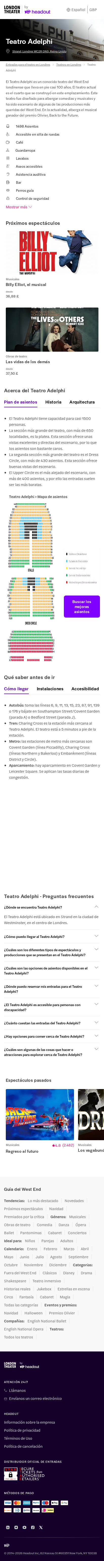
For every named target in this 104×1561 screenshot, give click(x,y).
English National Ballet (47, 1320)
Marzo (69, 1248)
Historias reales (17, 1288)
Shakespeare (15, 1280)
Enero (32, 1248)
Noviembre (33, 1264)
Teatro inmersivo (47, 1280)
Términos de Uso (18, 1438)
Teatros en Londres (68, 64)
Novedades (74, 1200)
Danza (64, 1224)
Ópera (80, 1224)
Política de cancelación (23, 1446)
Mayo (8, 1256)
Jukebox (44, 1288)
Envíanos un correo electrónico (35, 1398)
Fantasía (26, 1296)
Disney (68, 1272)
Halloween (33, 1312)
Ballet (9, 1232)
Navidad (56, 1208)
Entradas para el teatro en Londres (28, 64)
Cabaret (55, 1232)
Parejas (47, 1240)
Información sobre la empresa (29, 1422)
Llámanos (17, 1390)
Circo (8, 1296)
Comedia (44, 1224)
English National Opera (23, 1328)
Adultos (66, 1240)
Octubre (11, 1264)
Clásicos (50, 1272)
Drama (86, 1272)
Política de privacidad (22, 1430)
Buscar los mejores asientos (81, 606)
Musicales (77, 1216)
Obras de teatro (17, 1224)
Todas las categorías (21, 1304)
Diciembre (58, 1264)
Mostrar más (16, 206)
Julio (40, 1256)
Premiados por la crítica (24, 1216)
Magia (65, 1296)
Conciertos (77, 1232)
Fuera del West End (20, 1272)
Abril (85, 1248)
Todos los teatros (18, 1336)
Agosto (56, 1256)
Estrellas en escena (74, 1288)
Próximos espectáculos (23, 1208)
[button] (52, 264)
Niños (30, 1240)
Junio (24, 1256)
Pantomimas (31, 1232)
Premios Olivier (62, 1312)
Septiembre (78, 1256)
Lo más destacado (43, 1200)
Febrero (50, 1248)
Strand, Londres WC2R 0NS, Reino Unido (39, 51)
